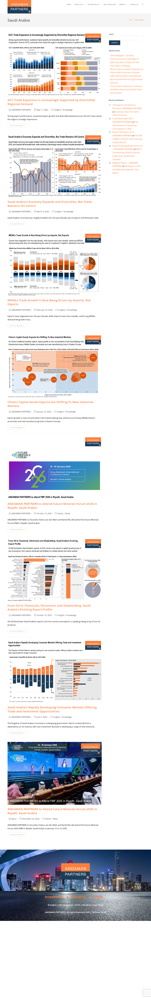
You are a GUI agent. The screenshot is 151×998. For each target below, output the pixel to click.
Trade (98, 897)
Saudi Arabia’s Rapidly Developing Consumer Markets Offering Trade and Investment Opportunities (52, 709)
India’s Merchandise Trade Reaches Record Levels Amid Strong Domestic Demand (126, 79)
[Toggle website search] (142, 4)
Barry (13, 818)
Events (60, 513)
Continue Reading (18, 124)
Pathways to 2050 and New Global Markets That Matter (126, 169)
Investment (54, 897)
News (67, 513)
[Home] (130, 20)
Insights (57, 110)
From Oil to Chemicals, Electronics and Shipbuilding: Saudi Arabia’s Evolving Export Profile (49, 607)
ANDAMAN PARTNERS (21, 110)
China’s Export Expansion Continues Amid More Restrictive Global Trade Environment (126, 89)
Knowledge (68, 110)
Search (111, 34)
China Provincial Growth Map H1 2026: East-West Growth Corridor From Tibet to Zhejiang (124, 62)
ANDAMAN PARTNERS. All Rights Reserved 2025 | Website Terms (75, 912)
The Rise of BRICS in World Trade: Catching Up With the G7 (127, 139)
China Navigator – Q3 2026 (121, 55)
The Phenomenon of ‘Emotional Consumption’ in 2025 (125, 125)
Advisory (78, 897)
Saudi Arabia (139, 20)
